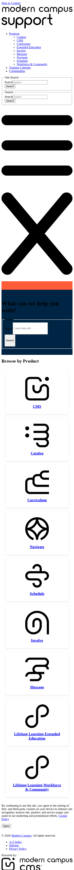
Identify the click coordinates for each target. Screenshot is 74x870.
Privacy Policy (18, 848)
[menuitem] (40, 49)
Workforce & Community (32, 64)
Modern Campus (21, 835)
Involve (21, 50)
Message (22, 54)
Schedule (22, 60)
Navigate (22, 57)
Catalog (21, 37)
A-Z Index (15, 842)
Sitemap (14, 845)
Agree (6, 826)
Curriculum (23, 43)
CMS (20, 40)
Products (14, 33)
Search (9, 82)
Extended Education (29, 47)
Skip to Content (11, 3)
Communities (17, 71)
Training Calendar (20, 67)
